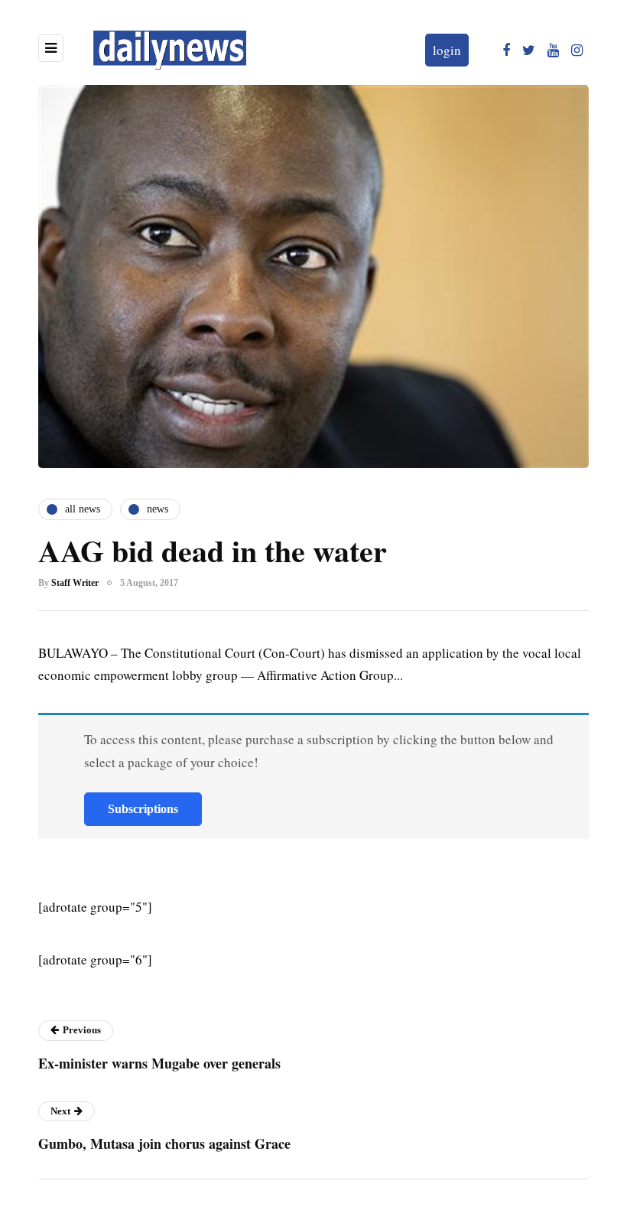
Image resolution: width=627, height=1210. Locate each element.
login (447, 50)
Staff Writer (75, 582)
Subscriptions (143, 808)
